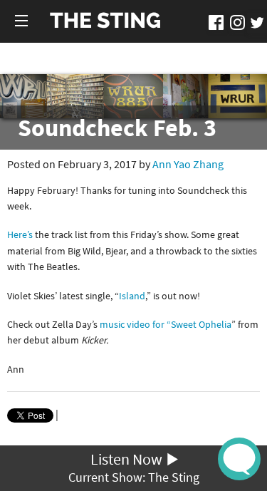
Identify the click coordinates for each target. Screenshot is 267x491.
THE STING (105, 21)
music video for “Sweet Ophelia (165, 324)
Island (132, 295)
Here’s (21, 234)
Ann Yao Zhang (188, 164)
